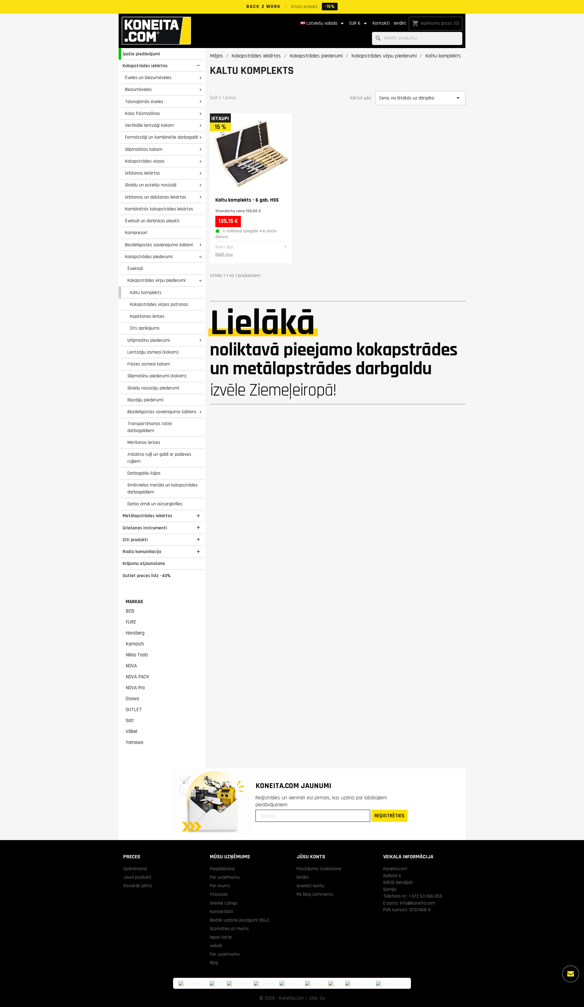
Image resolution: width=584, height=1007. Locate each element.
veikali (216, 946)
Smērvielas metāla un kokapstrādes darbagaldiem (162, 488)
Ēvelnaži (135, 268)
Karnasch (135, 644)
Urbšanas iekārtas (142, 173)
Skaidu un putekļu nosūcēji (150, 185)
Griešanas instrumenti (145, 528)
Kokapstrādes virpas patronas (159, 304)
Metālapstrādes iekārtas (147, 516)
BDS (130, 611)
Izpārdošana (135, 869)
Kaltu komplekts (146, 292)
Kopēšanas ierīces (147, 316)
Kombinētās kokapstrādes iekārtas (159, 209)
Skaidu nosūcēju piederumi (153, 388)
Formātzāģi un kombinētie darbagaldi (161, 137)
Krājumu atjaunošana (144, 563)
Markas (134, 601)
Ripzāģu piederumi (145, 400)
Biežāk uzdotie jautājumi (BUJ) (239, 920)
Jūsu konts (311, 856)
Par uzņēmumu (225, 877)
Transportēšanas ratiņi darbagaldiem (149, 427)
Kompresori (136, 233)
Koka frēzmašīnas (142, 113)
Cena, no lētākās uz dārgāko (420, 98)
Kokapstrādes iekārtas (145, 66)
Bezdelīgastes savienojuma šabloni (159, 245)
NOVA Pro (135, 687)
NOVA (131, 666)
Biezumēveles (138, 89)
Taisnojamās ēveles (144, 102)
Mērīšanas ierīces (143, 442)
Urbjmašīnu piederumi (148, 340)
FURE (131, 622)
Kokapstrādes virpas (145, 161)
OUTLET (134, 709)
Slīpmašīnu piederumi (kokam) (156, 376)
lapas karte (221, 937)
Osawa (132, 698)
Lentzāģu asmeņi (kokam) (153, 352)
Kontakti (381, 23)
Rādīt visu (224, 254)
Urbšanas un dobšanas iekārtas (155, 197)
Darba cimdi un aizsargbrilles (154, 504)
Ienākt (400, 23)
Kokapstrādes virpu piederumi (156, 280)
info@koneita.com (417, 903)
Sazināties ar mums (229, 929)
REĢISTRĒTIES (389, 815)
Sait (130, 720)
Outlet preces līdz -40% (147, 576)
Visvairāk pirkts (137, 886)
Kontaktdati (221, 911)
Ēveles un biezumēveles (148, 77)
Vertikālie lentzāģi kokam (149, 125)
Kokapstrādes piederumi (148, 257)
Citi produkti (135, 540)
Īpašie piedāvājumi (141, 54)
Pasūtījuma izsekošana (319, 869)
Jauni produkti (137, 877)
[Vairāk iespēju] (570, 973)
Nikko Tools (137, 655)
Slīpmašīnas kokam (143, 149)
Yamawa (134, 742)
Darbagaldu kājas (144, 473)
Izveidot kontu (310, 886)
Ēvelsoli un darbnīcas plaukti (152, 221)
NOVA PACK (137, 676)
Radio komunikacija (142, 551)
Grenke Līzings (224, 903)
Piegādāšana (222, 869)
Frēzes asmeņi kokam (148, 364)
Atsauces (219, 894)
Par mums (220, 886)
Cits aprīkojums (145, 328)
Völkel (131, 731)
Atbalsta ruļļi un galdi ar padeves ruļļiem (159, 457)
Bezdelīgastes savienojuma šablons (161, 412)
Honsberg (135, 633)
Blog (214, 963)
